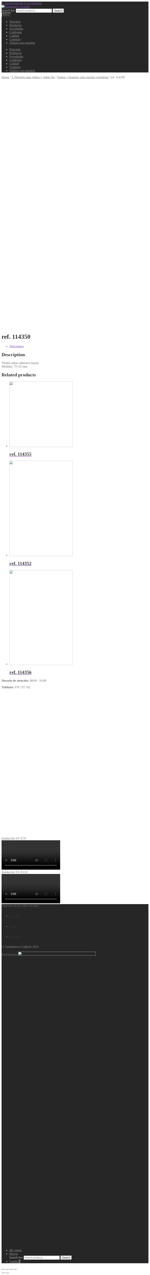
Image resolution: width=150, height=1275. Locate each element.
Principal (14, 21)
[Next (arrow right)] (7, 1272)
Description (16, 346)
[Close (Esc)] (3, 1269)
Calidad (14, 35)
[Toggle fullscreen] (10, 1269)
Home (5, 77)
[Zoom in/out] (14, 1269)
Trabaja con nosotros (22, 42)
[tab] (78, 346)
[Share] (7, 1269)
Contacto (15, 39)
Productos (15, 25)
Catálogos (15, 32)
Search (58, 10)
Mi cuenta (15, 1250)
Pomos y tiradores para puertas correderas (82, 77)
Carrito (14, 1261)
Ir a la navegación (12, 3)
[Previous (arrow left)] (3, 1272)
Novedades (16, 28)
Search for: (8, 10)
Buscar (13, 1253)
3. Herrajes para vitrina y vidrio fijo (33, 77)
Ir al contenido (33, 3)
